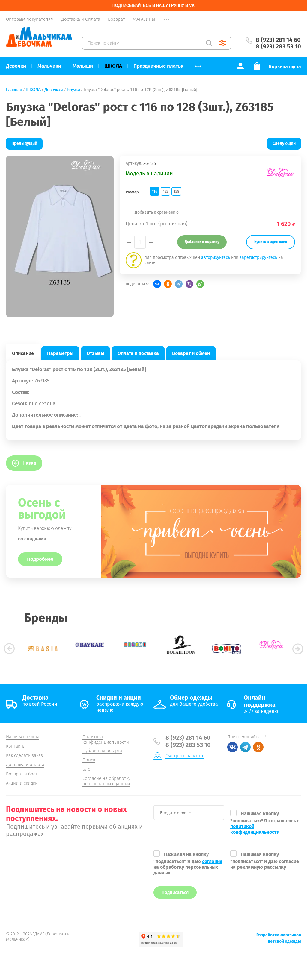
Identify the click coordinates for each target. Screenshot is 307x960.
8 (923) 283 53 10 (278, 46)
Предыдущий (24, 143)
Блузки (73, 89)
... (198, 64)
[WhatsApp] (200, 284)
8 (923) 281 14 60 (278, 39)
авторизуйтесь (215, 257)
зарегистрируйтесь (258, 257)
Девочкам (53, 89)
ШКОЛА (33, 89)
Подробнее (40, 559)
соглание (212, 861)
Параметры (60, 353)
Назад (29, 463)
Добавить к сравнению (157, 212)
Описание (23, 353)
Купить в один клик (270, 242)
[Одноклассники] (168, 284)
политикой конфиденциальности (255, 829)
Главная (14, 89)
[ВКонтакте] (157, 284)
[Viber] (189, 284)
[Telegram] (179, 284)
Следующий (284, 143)
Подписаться (175, 892)
